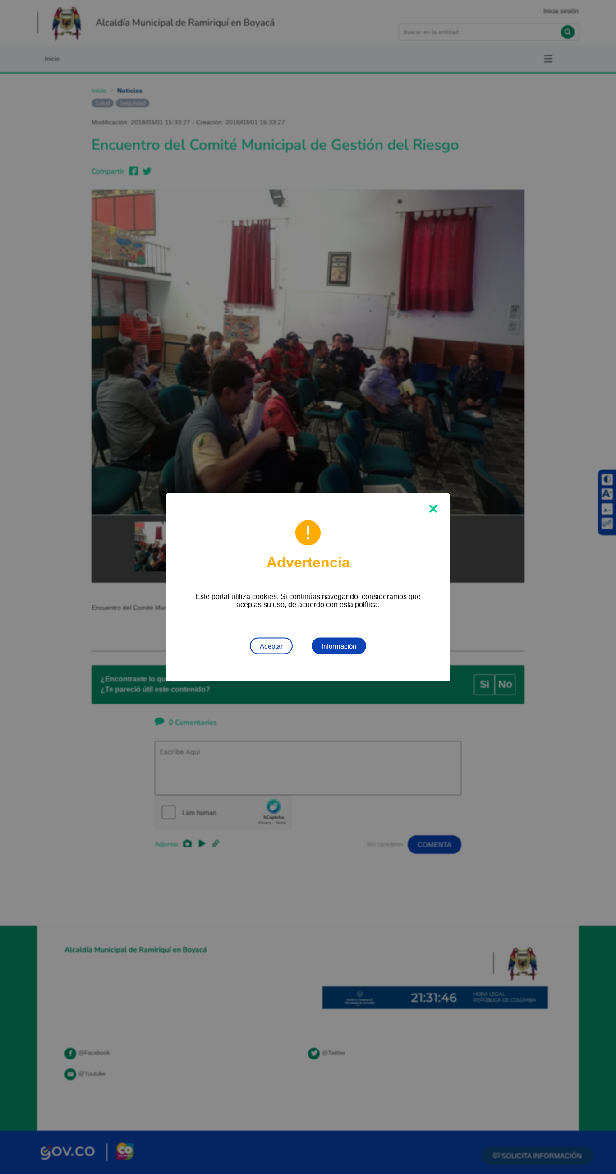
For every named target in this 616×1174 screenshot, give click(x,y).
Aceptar (271, 645)
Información (339, 645)
